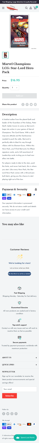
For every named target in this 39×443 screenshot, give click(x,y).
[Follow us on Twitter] (7, 413)
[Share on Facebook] (22, 104)
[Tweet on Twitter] (31, 104)
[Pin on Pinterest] (27, 104)
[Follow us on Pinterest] (16, 413)
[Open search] (26, 8)
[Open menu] (3, 8)
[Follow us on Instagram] (11, 413)
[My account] (31, 8)
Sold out (19, 95)
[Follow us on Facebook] (3, 413)
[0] (35, 8)
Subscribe (9, 395)
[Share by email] (35, 104)
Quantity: (5, 87)
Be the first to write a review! (19, 274)
